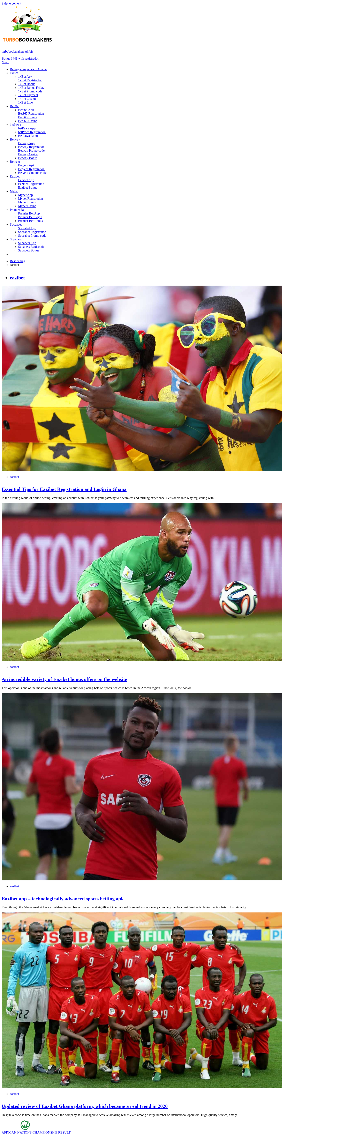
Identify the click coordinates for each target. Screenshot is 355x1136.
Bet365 (14, 106)
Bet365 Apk (26, 110)
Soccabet (16, 224)
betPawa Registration (32, 132)
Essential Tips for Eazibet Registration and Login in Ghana (64, 489)
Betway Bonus (27, 158)
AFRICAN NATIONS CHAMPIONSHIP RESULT (36, 1132)
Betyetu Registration (31, 169)
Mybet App (25, 195)
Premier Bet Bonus (30, 221)
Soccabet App (27, 228)
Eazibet (15, 176)
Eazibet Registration (31, 184)
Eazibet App (26, 180)
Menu (5, 62)
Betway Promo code (31, 150)
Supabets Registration (32, 246)
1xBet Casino (27, 98)
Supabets (16, 239)
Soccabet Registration (32, 232)
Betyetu (15, 161)
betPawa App (27, 128)
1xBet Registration (30, 80)
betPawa (15, 124)
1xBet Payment (28, 95)
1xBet (14, 73)
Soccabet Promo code (32, 235)
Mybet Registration (30, 198)
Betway (15, 139)
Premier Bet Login (30, 217)
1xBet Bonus (26, 84)
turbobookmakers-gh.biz (17, 51)
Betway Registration (31, 147)
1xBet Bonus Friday (31, 87)
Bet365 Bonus (27, 117)
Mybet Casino (27, 206)
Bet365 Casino (27, 121)
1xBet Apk (25, 76)
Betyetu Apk (26, 165)
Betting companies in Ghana (28, 69)
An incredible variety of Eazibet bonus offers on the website (64, 679)
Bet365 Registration (31, 113)
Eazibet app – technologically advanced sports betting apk (63, 898)
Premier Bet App (29, 213)
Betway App (26, 143)
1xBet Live (25, 102)
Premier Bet (17, 209)
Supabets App (27, 243)
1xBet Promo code (30, 91)
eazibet (17, 277)
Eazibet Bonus (27, 187)
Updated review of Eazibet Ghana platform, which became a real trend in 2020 (85, 1106)
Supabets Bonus (28, 250)
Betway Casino (28, 154)
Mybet (14, 191)
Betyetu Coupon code (32, 172)
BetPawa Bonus (28, 135)
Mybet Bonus (27, 202)
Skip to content (11, 3)
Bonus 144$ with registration (20, 58)
